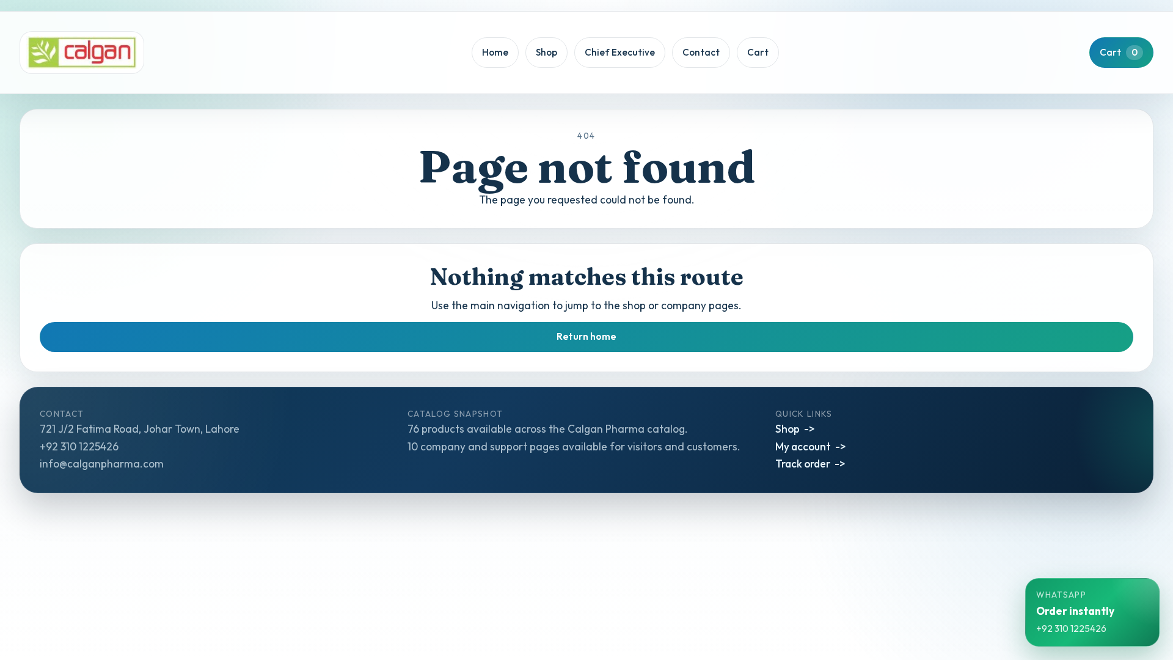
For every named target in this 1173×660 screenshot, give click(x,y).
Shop (546, 52)
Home (495, 52)
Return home (586, 336)
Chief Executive (620, 52)
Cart (758, 52)
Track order (802, 463)
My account (803, 446)
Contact (701, 52)
